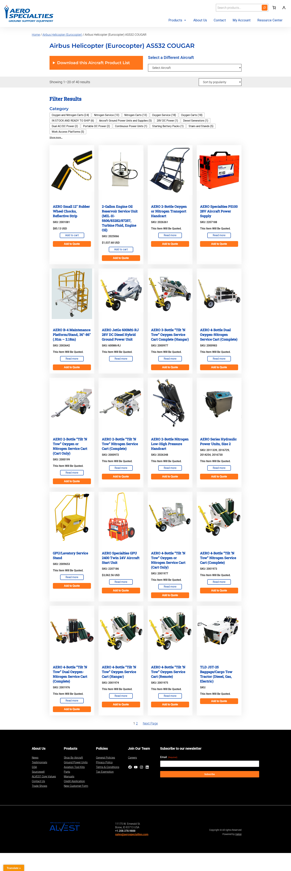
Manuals (69, 776)
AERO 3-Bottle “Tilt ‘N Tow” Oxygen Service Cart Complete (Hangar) (170, 334)
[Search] (264, 8)
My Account (242, 20)
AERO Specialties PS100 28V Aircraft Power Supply (219, 211)
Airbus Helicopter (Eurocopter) (62, 34)
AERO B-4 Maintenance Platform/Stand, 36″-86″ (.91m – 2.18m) (72, 334)
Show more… (56, 137)
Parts (67, 771)
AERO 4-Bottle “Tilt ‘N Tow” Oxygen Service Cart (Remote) (168, 672)
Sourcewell (38, 771)
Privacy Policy (104, 762)
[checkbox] (70, 115)
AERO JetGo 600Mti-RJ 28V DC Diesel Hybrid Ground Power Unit (120, 334)
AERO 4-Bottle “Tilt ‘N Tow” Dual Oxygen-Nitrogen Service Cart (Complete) (70, 674)
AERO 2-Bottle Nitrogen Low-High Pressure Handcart (170, 444)
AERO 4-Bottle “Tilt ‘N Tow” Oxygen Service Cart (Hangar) (119, 672)
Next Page (150, 723)
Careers (132, 757)
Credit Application (74, 781)
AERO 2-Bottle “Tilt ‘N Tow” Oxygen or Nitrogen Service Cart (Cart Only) (70, 446)
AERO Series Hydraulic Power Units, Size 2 (218, 441)
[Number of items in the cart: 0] (274, 7)
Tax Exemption (105, 771)
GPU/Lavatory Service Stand (70, 555)
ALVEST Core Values (44, 776)
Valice (238, 834)
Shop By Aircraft (73, 757)
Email (168, 757)
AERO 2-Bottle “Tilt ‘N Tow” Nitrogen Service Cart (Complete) (120, 444)
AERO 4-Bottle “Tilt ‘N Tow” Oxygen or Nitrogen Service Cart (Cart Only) (168, 560)
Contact (220, 20)
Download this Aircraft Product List (93, 62)
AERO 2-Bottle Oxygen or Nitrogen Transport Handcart (169, 211)
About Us (200, 20)
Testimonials (39, 762)
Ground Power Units (76, 762)
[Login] (284, 7)
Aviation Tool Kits (74, 767)
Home (36, 34)
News (35, 757)
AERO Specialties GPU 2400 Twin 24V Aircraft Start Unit (120, 558)
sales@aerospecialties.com (131, 834)
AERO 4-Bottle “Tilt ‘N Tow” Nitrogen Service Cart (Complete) (218, 558)
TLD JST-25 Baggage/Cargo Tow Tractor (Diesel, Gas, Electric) (216, 674)
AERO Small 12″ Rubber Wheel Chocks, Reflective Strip (71, 211)
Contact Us (38, 781)
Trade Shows (39, 786)
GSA (34, 767)
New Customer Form (76, 786)
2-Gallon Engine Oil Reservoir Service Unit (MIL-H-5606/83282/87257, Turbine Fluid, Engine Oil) (120, 218)
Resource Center (270, 20)
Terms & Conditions (107, 767)
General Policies (105, 757)
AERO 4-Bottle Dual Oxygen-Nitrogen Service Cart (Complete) (218, 334)
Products (175, 20)
